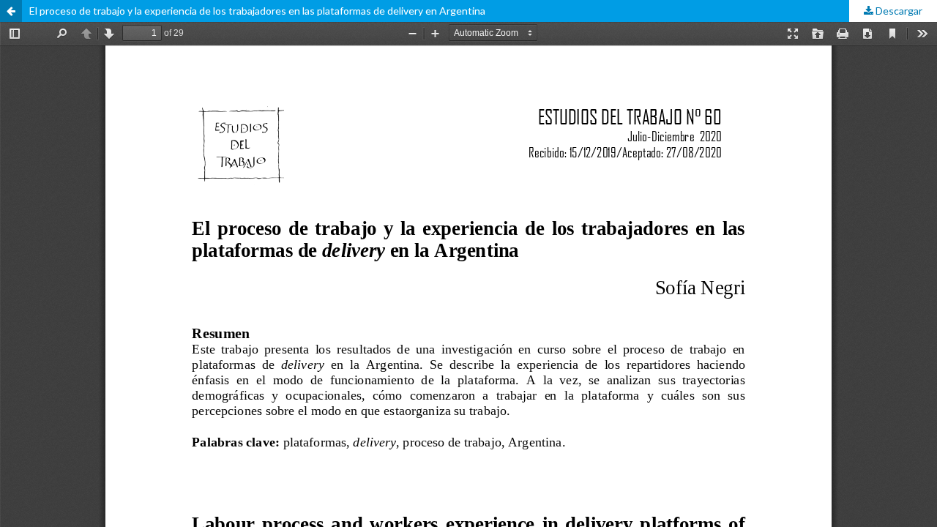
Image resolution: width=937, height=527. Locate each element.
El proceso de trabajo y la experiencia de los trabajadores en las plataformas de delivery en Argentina (257, 10)
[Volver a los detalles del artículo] (11, 11)
